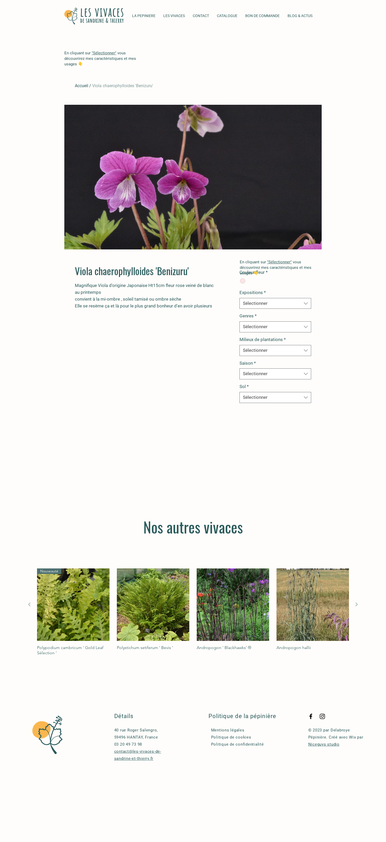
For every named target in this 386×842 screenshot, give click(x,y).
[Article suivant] (356, 604)
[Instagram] (322, 716)
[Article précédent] (29, 604)
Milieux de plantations (262, 339)
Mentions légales (227, 730)
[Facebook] (310, 716)
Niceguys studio (324, 744)
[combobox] (275, 303)
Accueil (81, 85)
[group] (193, 612)
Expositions (252, 292)
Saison (247, 363)
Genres (248, 315)
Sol (244, 386)
